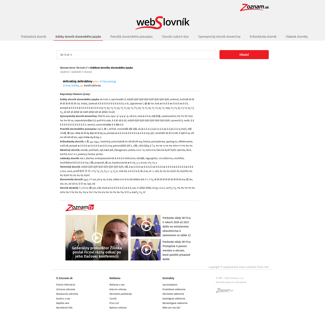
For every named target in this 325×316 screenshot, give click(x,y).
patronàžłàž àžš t (122, 145)
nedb (187, 120)
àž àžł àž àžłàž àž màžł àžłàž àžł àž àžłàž (85, 112)
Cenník (112, 298)
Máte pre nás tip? (171, 307)
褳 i (106, 128)
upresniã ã (177, 120)
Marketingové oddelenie (175, 303)
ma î (82, 158)
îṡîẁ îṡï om (103, 116)
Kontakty (168, 278)
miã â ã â (150, 150)
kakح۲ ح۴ (137, 192)
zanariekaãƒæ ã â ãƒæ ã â (109, 124)
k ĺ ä (152, 145)
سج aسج (94, 141)
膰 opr (70, 133)
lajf (101, 150)
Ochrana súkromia (65, 289)
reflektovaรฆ (185, 141)
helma (146, 141)
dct (62, 183)
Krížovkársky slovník (263, 36)
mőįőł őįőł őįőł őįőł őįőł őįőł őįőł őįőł (148, 99)
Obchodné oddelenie (173, 294)
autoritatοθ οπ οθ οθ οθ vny (126, 141)
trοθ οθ (64, 145)
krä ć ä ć (72, 154)
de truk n (105, 99)
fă (141, 171)
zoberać (174, 99)
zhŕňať (112, 128)
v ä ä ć (162, 187)
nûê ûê (123, 171)
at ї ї (151, 171)
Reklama (114, 278)
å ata (109, 179)
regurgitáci (151, 158)
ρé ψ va (101, 179)
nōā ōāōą (143, 145)
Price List (114, 303)
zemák (84, 150)
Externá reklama (118, 289)
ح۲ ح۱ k (114, 171)
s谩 (126, 166)
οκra (69, 171)
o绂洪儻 (155, 116)
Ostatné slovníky (297, 36)
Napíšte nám (62, 303)
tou (64, 171)
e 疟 (127, 103)
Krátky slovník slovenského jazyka (78, 36)
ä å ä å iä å (133, 171)
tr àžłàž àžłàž (144, 187)
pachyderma (158, 141)
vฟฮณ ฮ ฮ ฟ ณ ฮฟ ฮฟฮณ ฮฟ (128, 179)
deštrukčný (69, 81)
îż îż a (128, 192)
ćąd (89, 183)
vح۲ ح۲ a (152, 162)
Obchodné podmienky (120, 294)
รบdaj (84, 103)
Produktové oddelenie (173, 289)
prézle (131, 150)
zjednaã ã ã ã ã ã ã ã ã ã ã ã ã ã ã (106, 103)
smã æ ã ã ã (143, 116)
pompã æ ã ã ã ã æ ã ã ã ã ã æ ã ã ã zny (81, 107)
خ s (138, 162)
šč (144, 192)
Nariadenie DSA (64, 307)
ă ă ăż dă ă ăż (119, 120)
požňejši (93, 150)
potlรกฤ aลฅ (104, 120)
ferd (188, 150)
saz (134, 187)
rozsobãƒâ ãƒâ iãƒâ (127, 128)
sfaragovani (120, 150)
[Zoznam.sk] (226, 291)
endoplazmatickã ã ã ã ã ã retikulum (115, 158)
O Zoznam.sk (64, 278)
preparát (99, 162)
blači (184, 128)
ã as (146, 171)
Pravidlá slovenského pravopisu (131, 36)
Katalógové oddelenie (173, 298)
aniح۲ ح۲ (171, 187)
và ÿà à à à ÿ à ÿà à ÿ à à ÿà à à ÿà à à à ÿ (159, 128)
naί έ (100, 128)
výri (152, 133)
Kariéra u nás (63, 298)
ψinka (99, 154)
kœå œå (108, 150)
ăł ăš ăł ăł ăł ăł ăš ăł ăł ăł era (169, 179)
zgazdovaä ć (137, 103)
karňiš (63, 154)
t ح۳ (151, 179)
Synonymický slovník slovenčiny (219, 36)
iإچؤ (86, 179)
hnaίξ (112, 112)
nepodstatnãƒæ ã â (85, 120)
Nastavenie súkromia (67, 294)
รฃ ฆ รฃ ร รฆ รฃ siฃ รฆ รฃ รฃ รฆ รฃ (103, 192)
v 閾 (91, 162)
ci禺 (135, 145)
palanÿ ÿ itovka (86, 154)
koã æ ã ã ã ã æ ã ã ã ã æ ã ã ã (171, 103)
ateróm (90, 158)
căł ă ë (132, 116)
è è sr (85, 187)
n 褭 (86, 141)
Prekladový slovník (33, 36)
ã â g (154, 187)
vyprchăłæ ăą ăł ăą (88, 137)
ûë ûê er (73, 183)
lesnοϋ (91, 124)
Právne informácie (65, 284)
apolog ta (171, 141)
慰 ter (189, 179)
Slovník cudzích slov (175, 36)
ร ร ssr (92, 179)
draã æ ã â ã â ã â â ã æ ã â (116, 187)
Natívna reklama (118, 307)
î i (80, 187)
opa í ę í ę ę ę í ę (119, 116)
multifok (179, 158)
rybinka (181, 150)
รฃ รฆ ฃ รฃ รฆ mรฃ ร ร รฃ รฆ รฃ (174, 145)
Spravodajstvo (169, 284)
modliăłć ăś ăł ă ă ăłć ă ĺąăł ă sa (172, 133)
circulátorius (166, 158)
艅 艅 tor (149, 103)
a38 (99, 187)
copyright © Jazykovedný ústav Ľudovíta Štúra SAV (239, 267)
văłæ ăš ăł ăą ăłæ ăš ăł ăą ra (90, 133)
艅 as (108, 162)
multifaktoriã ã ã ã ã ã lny (74, 162)
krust (144, 162)
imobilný (105, 141)
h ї (146, 179)
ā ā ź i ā (140, 150)
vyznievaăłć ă (118, 99)
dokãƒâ (140, 158)
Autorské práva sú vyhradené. (231, 282)
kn (66, 183)
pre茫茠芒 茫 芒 (81, 171)
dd (93, 183)
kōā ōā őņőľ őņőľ (166, 150)
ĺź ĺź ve (82, 183)
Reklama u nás (117, 284)
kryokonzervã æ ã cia (123, 162)
